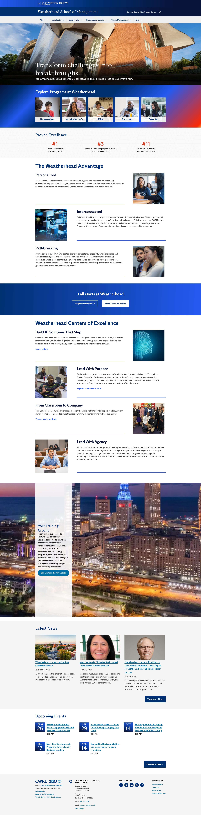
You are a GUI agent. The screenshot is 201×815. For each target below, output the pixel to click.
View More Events (154, 764)
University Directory (159, 793)
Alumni (148, 12)
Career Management (119, 20)
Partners (154, 12)
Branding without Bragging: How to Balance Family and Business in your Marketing (149, 727)
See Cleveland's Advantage (53, 573)
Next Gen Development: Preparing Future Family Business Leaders (58, 747)
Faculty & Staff (139, 12)
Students (130, 12)
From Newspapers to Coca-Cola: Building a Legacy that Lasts (105, 727)
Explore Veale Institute (46, 419)
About (42, 20)
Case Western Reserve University (51, 785)
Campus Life (74, 20)
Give (137, 20)
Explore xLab (41, 349)
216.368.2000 (40, 791)
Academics (56, 20)
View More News (155, 699)
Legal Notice (39, 794)
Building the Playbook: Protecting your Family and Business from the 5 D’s (60, 727)
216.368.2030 (84, 801)
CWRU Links (157, 781)
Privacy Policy (49, 794)
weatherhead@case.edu (87, 805)
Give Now (155, 787)
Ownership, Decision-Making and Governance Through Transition (104, 747)
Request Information (85, 303)
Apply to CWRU (157, 784)
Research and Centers (95, 20)
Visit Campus (156, 790)
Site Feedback (79, 809)
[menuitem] (44, 19)
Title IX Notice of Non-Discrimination (48, 797)
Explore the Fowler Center (89, 388)
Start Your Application (115, 303)
